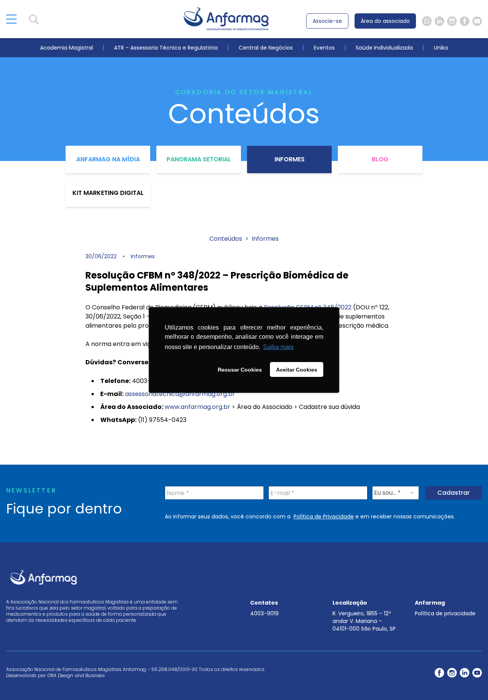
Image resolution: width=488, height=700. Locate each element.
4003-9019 (264, 613)
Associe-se (327, 21)
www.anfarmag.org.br (197, 406)
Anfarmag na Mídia (108, 159)
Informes (289, 159)
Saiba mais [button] (278, 347)
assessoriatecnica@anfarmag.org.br (180, 393)
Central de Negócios (266, 47)
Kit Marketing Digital (108, 192)
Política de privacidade (445, 613)
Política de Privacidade (324, 516)
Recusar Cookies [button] (240, 370)
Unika (441, 47)
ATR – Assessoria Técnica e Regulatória (166, 47)
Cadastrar (453, 492)
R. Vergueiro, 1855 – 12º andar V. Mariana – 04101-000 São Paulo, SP (364, 621)
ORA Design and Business (76, 675)
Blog (380, 159)
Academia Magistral (66, 47)
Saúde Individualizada (384, 47)
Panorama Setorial (199, 159)
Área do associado (385, 21)
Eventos (324, 47)
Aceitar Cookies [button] (296, 370)
